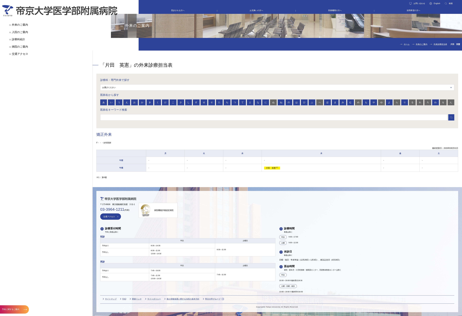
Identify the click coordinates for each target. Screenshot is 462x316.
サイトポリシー (154, 299)
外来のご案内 (18, 24)
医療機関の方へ (335, 10)
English (437, 3)
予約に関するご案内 (10, 309)
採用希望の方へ (413, 10)
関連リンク (137, 299)
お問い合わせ (419, 3)
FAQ (124, 299)
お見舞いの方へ (256, 10)
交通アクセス (18, 53)
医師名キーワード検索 (113, 109)
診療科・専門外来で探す (115, 79)
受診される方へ (178, 10)
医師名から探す (109, 94)
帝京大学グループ (213, 299)
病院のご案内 (18, 46)
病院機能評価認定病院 (163, 210)
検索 (451, 3)
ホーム (407, 44)
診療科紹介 (17, 39)
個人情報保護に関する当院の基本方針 (183, 299)
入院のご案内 (18, 32)
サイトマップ (111, 299)
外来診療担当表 (440, 44)
